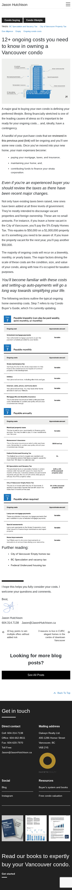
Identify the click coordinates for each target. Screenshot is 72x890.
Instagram (7, 795)
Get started (8, 873)
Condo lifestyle (34, 20)
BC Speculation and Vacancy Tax (23, 26)
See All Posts (36, 675)
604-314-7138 (15, 733)
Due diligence (7, 31)
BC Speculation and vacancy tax (28, 559)
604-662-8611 (17, 737)
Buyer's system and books (53, 787)
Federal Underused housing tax (28, 565)
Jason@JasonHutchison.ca (17, 752)
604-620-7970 (15, 742)
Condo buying (12, 20)
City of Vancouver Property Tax (53, 26)
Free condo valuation (50, 795)
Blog (4, 787)
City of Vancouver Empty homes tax (30, 553)
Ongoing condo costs (32, 31)
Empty (18, 31)
